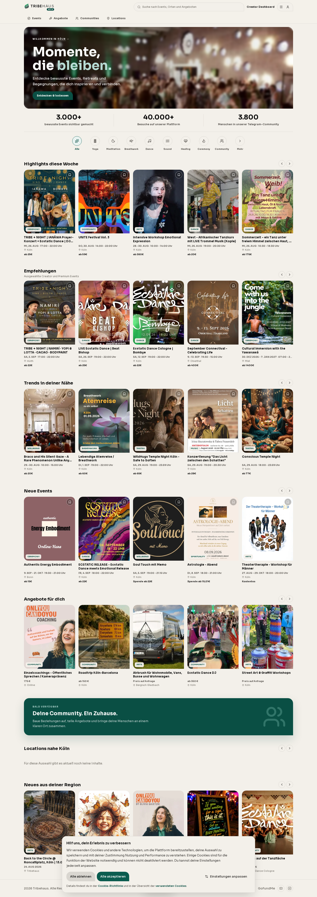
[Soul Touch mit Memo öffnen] (158, 540)
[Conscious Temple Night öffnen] (267, 432)
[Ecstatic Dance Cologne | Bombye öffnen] (158, 324)
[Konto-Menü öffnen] (285, 7)
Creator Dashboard (261, 6)
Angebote (61, 18)
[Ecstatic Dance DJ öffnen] (213, 646)
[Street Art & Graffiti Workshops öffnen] (267, 646)
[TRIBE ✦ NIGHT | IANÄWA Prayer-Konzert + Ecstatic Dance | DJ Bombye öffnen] (49, 213)
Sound (167, 149)
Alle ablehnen (80, 876)
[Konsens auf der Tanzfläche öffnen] (267, 832)
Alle (77, 149)
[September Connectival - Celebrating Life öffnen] (213, 324)
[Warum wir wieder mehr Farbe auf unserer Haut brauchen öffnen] (213, 832)
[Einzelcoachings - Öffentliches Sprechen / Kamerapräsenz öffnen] (49, 646)
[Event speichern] (69, 174)
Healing (185, 149)
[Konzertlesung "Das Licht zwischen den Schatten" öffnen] (213, 432)
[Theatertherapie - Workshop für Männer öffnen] (267, 540)
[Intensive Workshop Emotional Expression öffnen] (158, 213)
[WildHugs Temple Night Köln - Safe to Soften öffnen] (158, 432)
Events (36, 18)
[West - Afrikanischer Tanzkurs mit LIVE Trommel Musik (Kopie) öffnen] (213, 213)
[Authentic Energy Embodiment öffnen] (49, 540)
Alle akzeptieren (113, 876)
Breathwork (131, 149)
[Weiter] (289, 163)
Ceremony (204, 149)
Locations (118, 18)
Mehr (240, 149)
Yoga (95, 149)
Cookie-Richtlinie (110, 886)
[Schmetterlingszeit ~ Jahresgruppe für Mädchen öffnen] (104, 832)
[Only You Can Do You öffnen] (158, 832)
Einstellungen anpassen (228, 876)
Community (222, 149)
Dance (149, 149)
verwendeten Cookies (170, 886)
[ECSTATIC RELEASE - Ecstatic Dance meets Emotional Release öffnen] (104, 540)
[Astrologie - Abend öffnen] (213, 540)
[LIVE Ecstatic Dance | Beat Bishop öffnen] (104, 324)
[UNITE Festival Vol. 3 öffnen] (104, 213)
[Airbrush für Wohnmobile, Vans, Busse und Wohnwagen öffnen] (158, 646)
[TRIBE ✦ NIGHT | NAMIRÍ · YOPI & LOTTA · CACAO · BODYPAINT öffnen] (49, 324)
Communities (89, 18)
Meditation (113, 149)
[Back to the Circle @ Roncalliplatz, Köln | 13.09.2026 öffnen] (49, 832)
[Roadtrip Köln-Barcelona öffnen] (104, 646)
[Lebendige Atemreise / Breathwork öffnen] (104, 432)
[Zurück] (281, 163)
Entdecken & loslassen (53, 95)
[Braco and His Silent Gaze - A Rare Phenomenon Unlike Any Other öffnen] (49, 432)
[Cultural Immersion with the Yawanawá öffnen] (267, 324)
